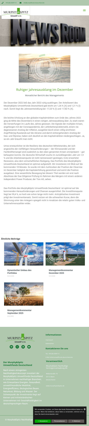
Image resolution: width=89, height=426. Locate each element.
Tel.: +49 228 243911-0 (52, 354)
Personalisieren (59, 421)
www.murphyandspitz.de (55, 386)
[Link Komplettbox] (23, 261)
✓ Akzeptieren (43, 421)
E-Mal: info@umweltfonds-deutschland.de (59, 357)
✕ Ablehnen (76, 421)
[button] (65, 10)
